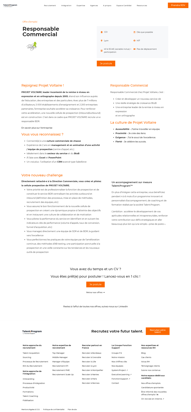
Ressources (142, 6)
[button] (106, 63)
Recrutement (50, 6)
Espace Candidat (124, 6)
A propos (107, 6)
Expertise (81, 6)
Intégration (66, 6)
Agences (94, 6)
